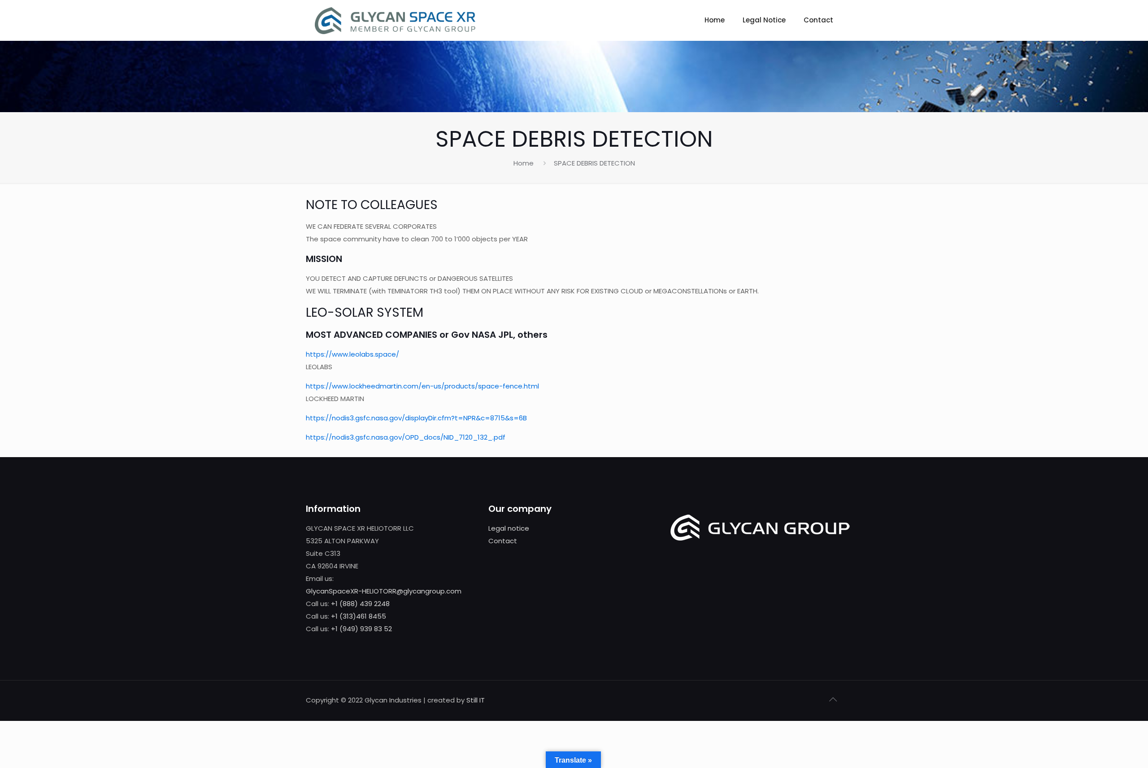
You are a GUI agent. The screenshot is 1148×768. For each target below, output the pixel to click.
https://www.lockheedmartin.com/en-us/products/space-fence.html (422, 386)
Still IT (475, 700)
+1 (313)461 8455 (358, 616)
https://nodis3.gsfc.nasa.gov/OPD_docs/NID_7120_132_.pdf (405, 437)
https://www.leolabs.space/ (352, 354)
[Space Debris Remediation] (395, 20)
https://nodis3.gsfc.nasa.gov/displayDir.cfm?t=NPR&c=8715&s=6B (416, 418)
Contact (502, 540)
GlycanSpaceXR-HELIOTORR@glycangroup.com (383, 591)
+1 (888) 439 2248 (360, 603)
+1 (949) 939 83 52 (361, 628)
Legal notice (508, 528)
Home (523, 163)
